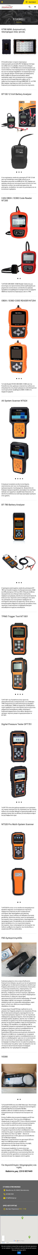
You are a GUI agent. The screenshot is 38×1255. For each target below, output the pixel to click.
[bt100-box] (19, 116)
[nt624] (19, 422)
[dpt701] (19, 746)
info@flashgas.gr (11, 1198)
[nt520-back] (19, 881)
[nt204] (19, 322)
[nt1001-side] (19, 673)
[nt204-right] (19, 357)
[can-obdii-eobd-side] (19, 257)
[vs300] (19, 1078)
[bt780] (19, 526)
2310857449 (10, 1194)
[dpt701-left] (19, 781)
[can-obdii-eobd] (19, 222)
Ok (19, 1252)
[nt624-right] (19, 458)
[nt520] (19, 846)
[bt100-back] (19, 151)
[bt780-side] (19, 562)
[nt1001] (19, 638)
